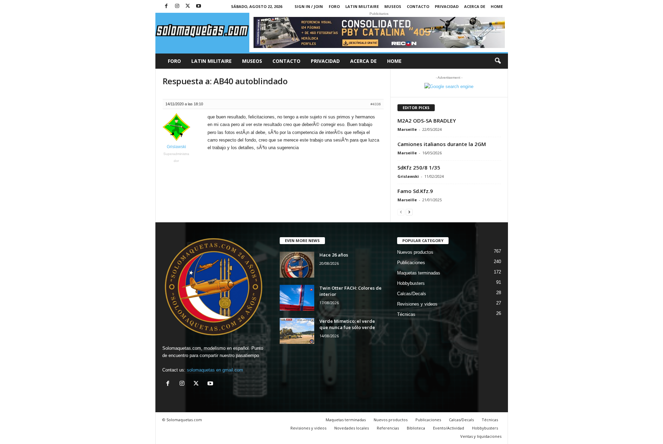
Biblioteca (416, 428)
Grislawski (408, 176)
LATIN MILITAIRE (362, 6)
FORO (334, 6)
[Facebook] (166, 6)
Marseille (407, 129)
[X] (188, 6)
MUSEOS (392, 6)
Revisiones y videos (417, 304)
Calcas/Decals (411, 293)
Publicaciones (411, 262)
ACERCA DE (474, 6)
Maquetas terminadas (418, 273)
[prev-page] (400, 211)
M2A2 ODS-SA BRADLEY (426, 120)
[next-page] (409, 211)
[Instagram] (177, 6)
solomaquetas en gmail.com (215, 370)
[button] (497, 61)
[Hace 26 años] (297, 265)
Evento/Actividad (448, 428)
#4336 (376, 104)
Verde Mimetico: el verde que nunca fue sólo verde (347, 324)
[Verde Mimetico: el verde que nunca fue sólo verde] (297, 331)
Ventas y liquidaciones (480, 436)
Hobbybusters (411, 283)
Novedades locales (351, 428)
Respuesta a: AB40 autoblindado (225, 81)
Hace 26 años (333, 255)
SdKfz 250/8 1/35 (418, 167)
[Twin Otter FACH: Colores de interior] (297, 298)
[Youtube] (198, 6)
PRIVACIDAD (447, 6)
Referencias (388, 428)
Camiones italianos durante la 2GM (441, 144)
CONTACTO (418, 6)
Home (497, 6)
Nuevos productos (415, 252)
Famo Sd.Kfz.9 (415, 190)
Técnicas (406, 314)
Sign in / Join (309, 6)
